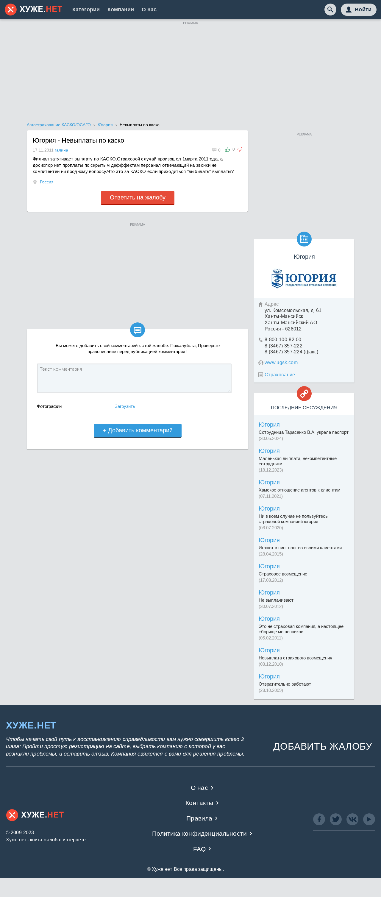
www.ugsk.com (281, 362)
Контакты (199, 802)
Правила (199, 818)
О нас (149, 10)
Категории (86, 10)
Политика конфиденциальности (199, 833)
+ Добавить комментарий (138, 430)
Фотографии (49, 406)
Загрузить (125, 406)
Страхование (280, 374)
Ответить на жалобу (137, 197)
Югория (269, 424)
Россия (47, 182)
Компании (120, 10)
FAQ (199, 848)
